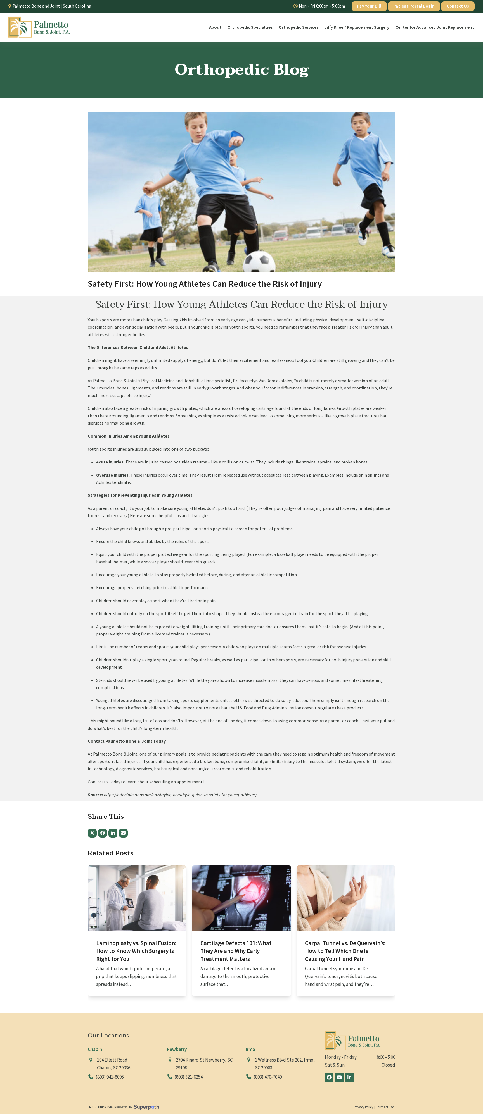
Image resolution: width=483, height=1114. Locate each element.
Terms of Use (385, 1107)
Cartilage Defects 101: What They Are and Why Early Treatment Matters (236, 951)
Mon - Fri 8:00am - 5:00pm (321, 6)
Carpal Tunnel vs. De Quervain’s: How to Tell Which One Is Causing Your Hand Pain (345, 951)
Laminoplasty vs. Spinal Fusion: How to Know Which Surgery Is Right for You (136, 951)
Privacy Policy (363, 1107)
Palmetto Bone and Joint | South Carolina (52, 6)
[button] (92, 833)
